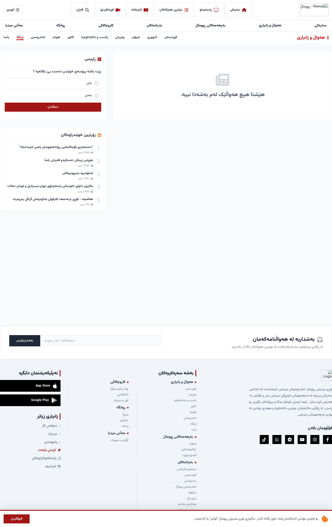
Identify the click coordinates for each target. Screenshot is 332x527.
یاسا (6, 37)
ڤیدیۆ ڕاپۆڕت (189, 455)
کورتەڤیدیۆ (107, 9)
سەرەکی (235, 9)
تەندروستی (38, 37)
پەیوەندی (50, 442)
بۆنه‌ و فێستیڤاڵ (119, 389)
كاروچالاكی (105, 25)
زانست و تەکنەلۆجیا (94, 37)
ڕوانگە (60, 25)
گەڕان (79, 9)
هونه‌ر (56, 37)
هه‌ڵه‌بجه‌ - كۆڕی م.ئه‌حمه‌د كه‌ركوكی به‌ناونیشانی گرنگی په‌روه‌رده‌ (53, 199)
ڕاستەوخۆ (206, 9)
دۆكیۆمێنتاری (188, 450)
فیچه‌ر (192, 444)
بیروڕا (125, 415)
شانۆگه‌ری (122, 395)
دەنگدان (53, 107)
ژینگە (19, 37)
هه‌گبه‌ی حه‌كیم (187, 504)
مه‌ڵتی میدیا (14, 25)
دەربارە (52, 434)
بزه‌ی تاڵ (191, 499)
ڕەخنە (125, 426)
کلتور (71, 37)
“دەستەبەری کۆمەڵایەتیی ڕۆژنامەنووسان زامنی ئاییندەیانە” (56, 147)
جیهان (136, 37)
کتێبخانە (136, 9)
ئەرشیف (50, 466)
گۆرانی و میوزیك (119, 440)
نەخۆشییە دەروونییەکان (78, 173)
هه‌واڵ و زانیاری (270, 25)
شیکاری (124, 421)
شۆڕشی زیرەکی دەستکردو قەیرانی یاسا (68, 160)
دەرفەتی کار (49, 426)
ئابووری (152, 37)
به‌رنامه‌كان (154, 25)
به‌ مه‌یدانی (190, 481)
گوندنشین (190, 475)
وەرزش (119, 37)
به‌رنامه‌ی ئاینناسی (186, 469)
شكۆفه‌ (192, 493)
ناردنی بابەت (47, 450)
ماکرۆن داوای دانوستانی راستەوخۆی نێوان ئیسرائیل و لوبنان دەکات (50, 186)
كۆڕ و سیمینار (121, 401)
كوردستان (170, 37)
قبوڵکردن (16, 518)
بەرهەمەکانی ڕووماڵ (210, 25)
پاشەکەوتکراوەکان (44, 458)
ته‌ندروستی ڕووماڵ (185, 487)
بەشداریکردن (24, 340)
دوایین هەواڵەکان (170, 9)
